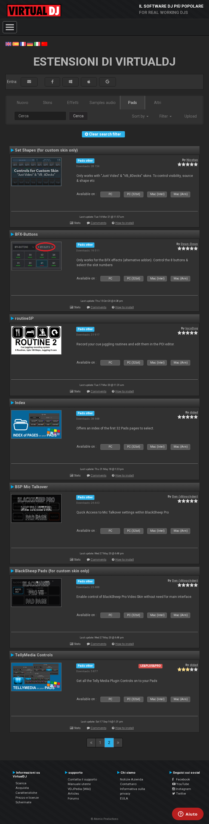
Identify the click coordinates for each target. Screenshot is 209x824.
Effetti (72, 102)
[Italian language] (37, 43)
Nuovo (22, 102)
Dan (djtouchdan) (185, 496)
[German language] (30, 43)
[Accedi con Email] (29, 81)
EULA (124, 798)
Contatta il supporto (82, 779)
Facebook (182, 779)
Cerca (78, 116)
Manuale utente (79, 784)
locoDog (191, 328)
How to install (124, 223)
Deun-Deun (189, 244)
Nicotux (192, 160)
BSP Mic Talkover (31, 487)
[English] (8, 43)
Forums (73, 798)
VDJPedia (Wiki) (79, 789)
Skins (47, 102)
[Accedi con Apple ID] (89, 81)
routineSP (24, 318)
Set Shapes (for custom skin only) (46, 150)
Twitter (180, 793)
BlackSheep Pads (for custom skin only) (52, 571)
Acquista (22, 788)
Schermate (23, 802)
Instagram (183, 789)
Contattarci (128, 784)
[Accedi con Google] (107, 81)
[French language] (23, 43)
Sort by (139, 116)
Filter (164, 116)
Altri (157, 102)
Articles (73, 793)
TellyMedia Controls (34, 655)
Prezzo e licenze (27, 798)
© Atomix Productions (104, 819)
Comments (98, 223)
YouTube (182, 784)
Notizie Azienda (131, 779)
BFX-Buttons (26, 234)
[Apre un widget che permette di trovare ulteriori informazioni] (188, 814)
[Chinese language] (44, 43)
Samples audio (103, 102)
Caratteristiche (26, 793)
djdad (194, 412)
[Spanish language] (16, 43)
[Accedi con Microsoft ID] (70, 81)
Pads (132, 102)
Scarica (21, 783)
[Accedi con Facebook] (52, 81)
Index (20, 403)
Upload (191, 116)
